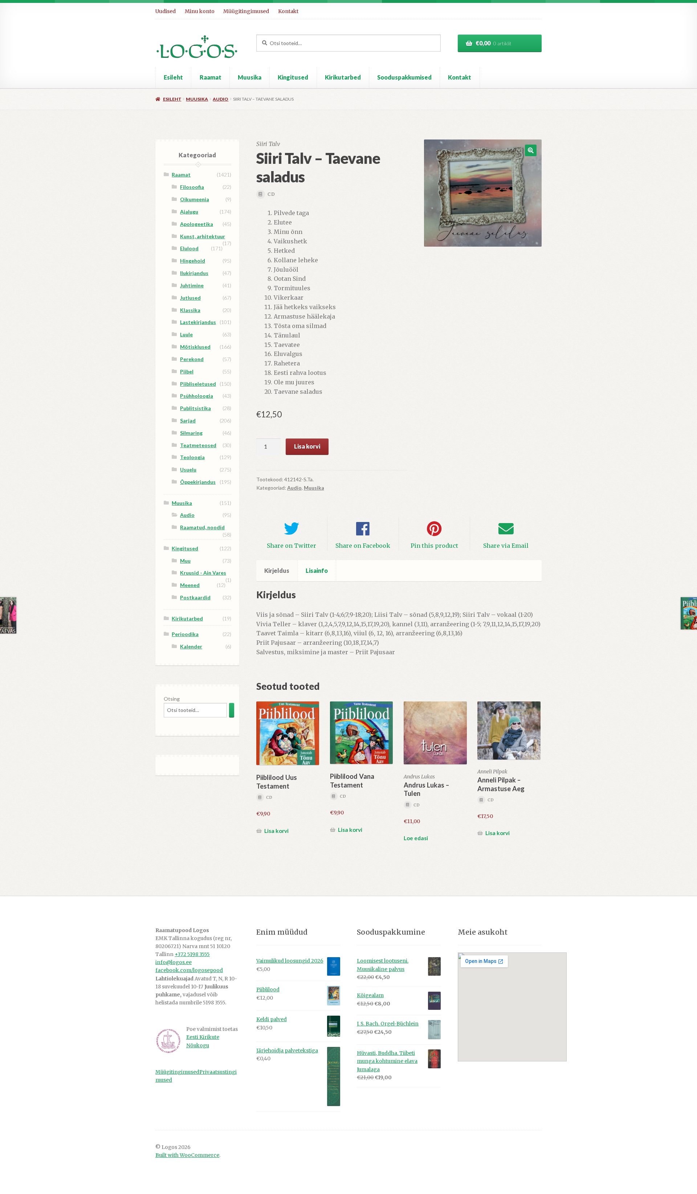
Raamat (210, 77)
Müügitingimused (246, 11)
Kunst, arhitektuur (202, 236)
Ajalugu (189, 212)
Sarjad (188, 420)
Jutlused (190, 298)
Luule (186, 334)
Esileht (173, 77)
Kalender (191, 646)
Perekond (192, 359)
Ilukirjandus (194, 273)
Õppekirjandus (198, 482)
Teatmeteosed (198, 445)
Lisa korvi (307, 446)
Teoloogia (192, 457)
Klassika (190, 310)
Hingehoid (192, 261)
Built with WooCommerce (187, 1155)
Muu (185, 561)
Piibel (186, 371)
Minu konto (200, 11)
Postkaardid (195, 597)
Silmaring (191, 433)
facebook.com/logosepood (189, 970)
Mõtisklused (195, 347)
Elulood (189, 248)
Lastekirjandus (198, 322)
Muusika (249, 77)
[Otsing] (231, 710)
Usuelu (188, 469)
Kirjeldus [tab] (276, 570)
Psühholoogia (196, 396)
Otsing (172, 699)
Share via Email (506, 545)
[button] (531, 150)
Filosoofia (192, 187)
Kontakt (288, 11)
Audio (220, 99)
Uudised (165, 11)
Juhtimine (192, 285)
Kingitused (293, 77)
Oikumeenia (194, 199)
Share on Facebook (362, 545)
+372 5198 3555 (192, 954)
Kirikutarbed (343, 77)
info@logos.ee (173, 962)
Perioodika (185, 634)
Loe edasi (416, 838)
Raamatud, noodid (202, 527)
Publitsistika (195, 408)
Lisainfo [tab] (317, 570)
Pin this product (434, 545)
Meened (190, 585)
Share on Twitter (291, 545)
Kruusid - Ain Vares (203, 573)
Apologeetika (196, 224)
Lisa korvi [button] (276, 830)
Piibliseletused (198, 384)
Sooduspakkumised (404, 77)
